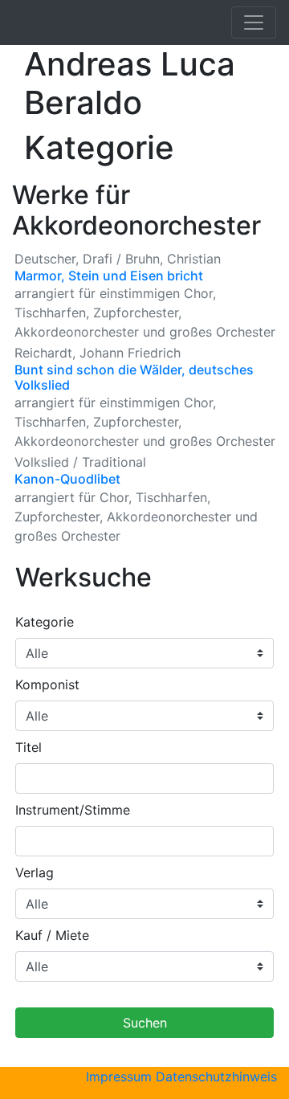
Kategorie (44, 622)
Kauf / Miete (52, 935)
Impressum (119, 1076)
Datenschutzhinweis (216, 1076)
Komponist (47, 684)
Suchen (145, 1023)
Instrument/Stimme (72, 810)
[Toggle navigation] (253, 22)
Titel (28, 747)
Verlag (34, 872)
